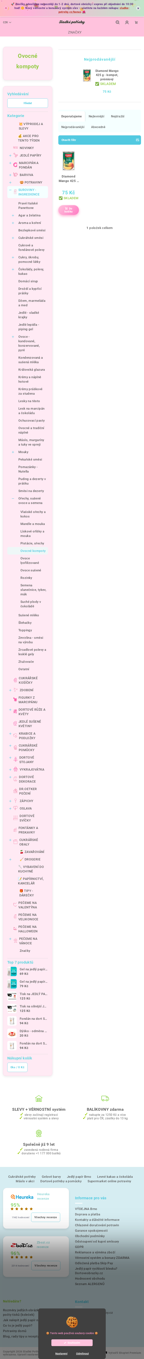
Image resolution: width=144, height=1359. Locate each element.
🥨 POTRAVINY (31, 182)
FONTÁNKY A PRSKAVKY (28, 830)
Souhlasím (74, 1342)
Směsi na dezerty (31, 491)
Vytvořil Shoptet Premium (124, 1352)
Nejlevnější (96, 116)
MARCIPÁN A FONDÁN (29, 165)
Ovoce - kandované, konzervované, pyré (29, 343)
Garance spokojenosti (91, 1230)
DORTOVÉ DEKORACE (27, 779)
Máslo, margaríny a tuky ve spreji (31, 442)
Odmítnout (82, 1353)
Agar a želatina (29, 215)
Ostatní (23, 669)
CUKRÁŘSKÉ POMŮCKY (28, 748)
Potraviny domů (14, 1331)
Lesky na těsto (29, 401)
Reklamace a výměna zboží (95, 1252)
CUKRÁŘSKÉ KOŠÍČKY (28, 680)
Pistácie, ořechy (32, 543)
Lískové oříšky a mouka (32, 533)
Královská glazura (31, 369)
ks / (17, 1067)
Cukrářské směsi (30, 238)
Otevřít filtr (69, 140)
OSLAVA (26, 808)
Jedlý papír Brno (79, 1177)
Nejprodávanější (72, 127)
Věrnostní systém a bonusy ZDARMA (102, 1258)
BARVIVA (26, 175)
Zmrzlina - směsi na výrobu (30, 640)
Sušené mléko (28, 615)
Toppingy (25, 630)
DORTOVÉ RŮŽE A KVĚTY (32, 712)
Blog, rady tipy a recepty (21, 1336)
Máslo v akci (25, 1181)
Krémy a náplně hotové (29, 379)
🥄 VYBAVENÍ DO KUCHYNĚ (31, 869)
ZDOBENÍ (27, 690)
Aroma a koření (29, 223)
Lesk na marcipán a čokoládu (31, 411)
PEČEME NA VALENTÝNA (27, 905)
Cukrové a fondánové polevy (31, 247)
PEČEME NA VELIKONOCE (28, 917)
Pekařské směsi (30, 459)
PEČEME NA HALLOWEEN (28, 929)
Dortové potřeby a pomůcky (61, 1181)
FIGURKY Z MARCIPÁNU (28, 700)
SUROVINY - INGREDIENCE (29, 192)
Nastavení (61, 1353)
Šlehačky (25, 623)
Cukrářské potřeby (22, 1177)
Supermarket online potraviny (109, 1181)
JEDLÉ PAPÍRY (30, 155)
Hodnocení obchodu (90, 1278)
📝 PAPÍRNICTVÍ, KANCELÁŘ (31, 881)
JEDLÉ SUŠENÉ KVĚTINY (30, 724)
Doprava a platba (87, 1214)
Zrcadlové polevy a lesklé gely (32, 652)
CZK (5, 22)
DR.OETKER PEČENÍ (28, 791)
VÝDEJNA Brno (86, 1209)
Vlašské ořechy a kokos (33, 514)
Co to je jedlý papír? (17, 1325)
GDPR (79, 1247)
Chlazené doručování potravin (97, 1225)
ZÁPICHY (26, 801)
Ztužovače (26, 661)
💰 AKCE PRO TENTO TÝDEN (29, 138)
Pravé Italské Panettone (28, 205)
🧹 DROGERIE (30, 859)
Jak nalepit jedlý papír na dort (25, 1320)
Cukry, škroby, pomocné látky (29, 259)
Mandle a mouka (32, 524)
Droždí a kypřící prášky (29, 291)
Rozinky (26, 578)
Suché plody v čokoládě (30, 604)
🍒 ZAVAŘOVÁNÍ (32, 852)
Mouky (23, 452)
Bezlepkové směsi (31, 230)
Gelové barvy (51, 1177)
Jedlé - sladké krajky (28, 315)
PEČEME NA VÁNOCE (28, 941)
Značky (25, 951)
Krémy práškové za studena (30, 391)
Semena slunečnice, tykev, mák (33, 589)
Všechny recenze (45, 1217)
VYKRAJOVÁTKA (32, 769)
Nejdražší (117, 116)
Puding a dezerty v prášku (32, 481)
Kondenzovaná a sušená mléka (30, 360)
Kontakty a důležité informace (97, 1220)
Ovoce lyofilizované (29, 560)
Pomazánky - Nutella (28, 469)
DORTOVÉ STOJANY (26, 760)
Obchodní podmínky (90, 1236)
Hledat (28, 103)
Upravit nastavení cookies (33, 1354)
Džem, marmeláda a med (31, 303)
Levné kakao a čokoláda (115, 1177)
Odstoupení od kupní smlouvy (97, 1241)
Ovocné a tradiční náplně (31, 430)
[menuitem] (72, 32)
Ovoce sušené (30, 570)
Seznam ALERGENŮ (89, 1284)
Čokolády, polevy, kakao (31, 271)
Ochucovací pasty (31, 420)
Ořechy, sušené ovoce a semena (30, 500)
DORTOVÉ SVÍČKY (27, 818)
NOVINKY (27, 148)
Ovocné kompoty (33, 551)
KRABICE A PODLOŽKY (27, 736)
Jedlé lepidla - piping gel (28, 327)
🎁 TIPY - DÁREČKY (26, 893)
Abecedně (98, 127)
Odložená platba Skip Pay (94, 1263)
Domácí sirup (28, 281)
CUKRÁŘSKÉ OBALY (28, 842)
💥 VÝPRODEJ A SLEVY (31, 126)
